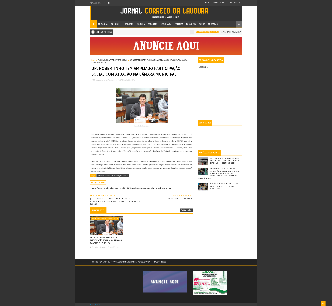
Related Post (98, 210)
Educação (213, 24)
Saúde (202, 24)
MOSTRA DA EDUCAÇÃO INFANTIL (199, 32)
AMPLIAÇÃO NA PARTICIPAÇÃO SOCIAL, (120, 80)
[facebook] (104, 3)
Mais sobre (187, 210)
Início (207, 3)
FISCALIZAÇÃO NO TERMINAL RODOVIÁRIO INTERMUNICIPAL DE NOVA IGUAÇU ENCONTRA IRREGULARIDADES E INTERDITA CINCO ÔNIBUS (219, 173)
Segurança (166, 24)
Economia (191, 24)
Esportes (152, 24)
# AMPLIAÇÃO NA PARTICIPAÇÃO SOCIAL (113, 176)
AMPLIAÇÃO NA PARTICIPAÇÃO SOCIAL (112, 60)
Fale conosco (234, 3)
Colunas (115, 24)
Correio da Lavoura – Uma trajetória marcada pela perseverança (121, 262)
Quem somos (219, 3)
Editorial (103, 24)
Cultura (141, 24)
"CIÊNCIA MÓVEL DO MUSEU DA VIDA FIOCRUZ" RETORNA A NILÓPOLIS (224, 186)
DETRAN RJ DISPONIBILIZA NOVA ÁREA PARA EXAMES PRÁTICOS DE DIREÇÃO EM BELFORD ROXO (225, 160)
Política (179, 24)
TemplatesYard (96, 304)
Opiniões (129, 24)
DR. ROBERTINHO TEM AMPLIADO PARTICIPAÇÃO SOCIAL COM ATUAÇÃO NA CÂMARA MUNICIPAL (106, 240)
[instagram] (108, 3)
